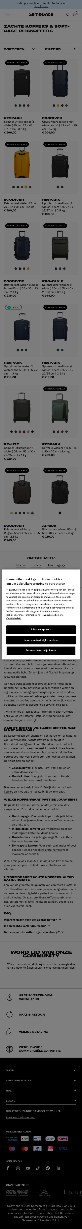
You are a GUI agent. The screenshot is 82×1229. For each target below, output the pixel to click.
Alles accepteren (41, 629)
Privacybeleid (48, 614)
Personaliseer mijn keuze (40, 650)
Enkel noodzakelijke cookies (41, 639)
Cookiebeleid (13, 618)
